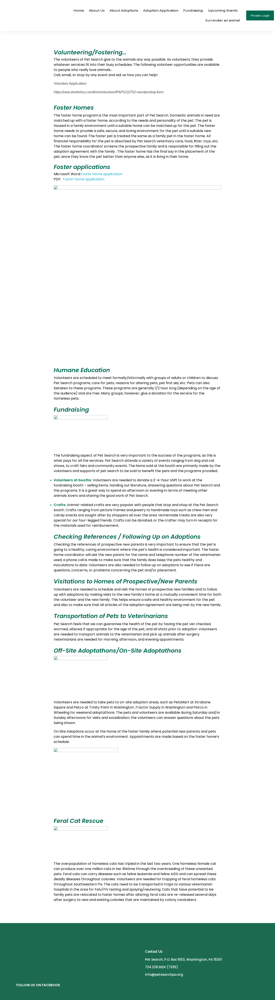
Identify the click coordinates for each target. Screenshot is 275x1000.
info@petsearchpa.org (164, 974)
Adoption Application (160, 10)
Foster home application (101, 174)
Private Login (260, 15)
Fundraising (193, 10)
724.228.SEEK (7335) (161, 967)
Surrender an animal (222, 20)
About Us (97, 10)
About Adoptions (124, 10)
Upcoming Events (223, 10)
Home (78, 10)
